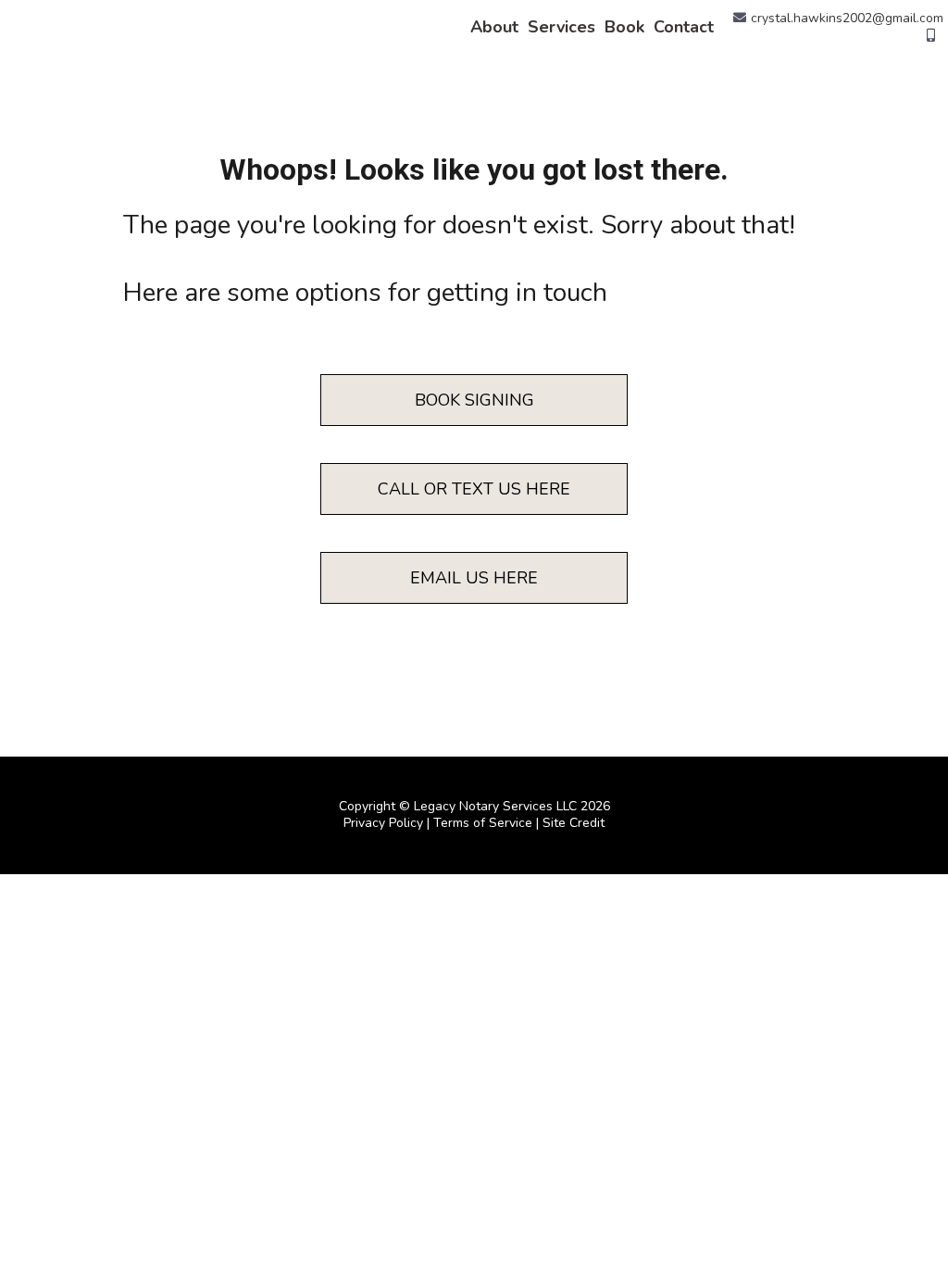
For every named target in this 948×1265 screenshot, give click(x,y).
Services (561, 27)
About (494, 27)
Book (624, 27)
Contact (684, 27)
